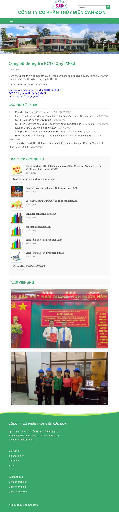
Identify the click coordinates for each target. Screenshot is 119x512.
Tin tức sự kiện (16, 456)
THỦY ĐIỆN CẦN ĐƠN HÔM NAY (29, 266)
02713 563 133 (51, 435)
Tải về (12, 465)
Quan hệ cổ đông (17, 487)
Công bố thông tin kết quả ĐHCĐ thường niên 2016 (51, 188)
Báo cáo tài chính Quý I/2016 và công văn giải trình (51, 201)
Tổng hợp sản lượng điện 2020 (41, 214)
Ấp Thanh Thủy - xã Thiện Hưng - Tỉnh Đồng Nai (34, 431)
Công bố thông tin (18, 482)
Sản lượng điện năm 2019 (38, 227)
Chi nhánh (14, 460)
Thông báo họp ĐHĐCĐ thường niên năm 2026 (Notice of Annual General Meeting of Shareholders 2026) (63, 167)
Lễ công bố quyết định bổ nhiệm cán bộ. (33, 179)
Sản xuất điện (16, 477)
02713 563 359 (28, 435)
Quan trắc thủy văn (18, 491)
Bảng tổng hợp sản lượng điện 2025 (44, 239)
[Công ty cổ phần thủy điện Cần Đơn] (59, 5)
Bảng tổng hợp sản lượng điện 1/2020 (45, 253)
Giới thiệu (14, 451)
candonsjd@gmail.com (20, 439)
